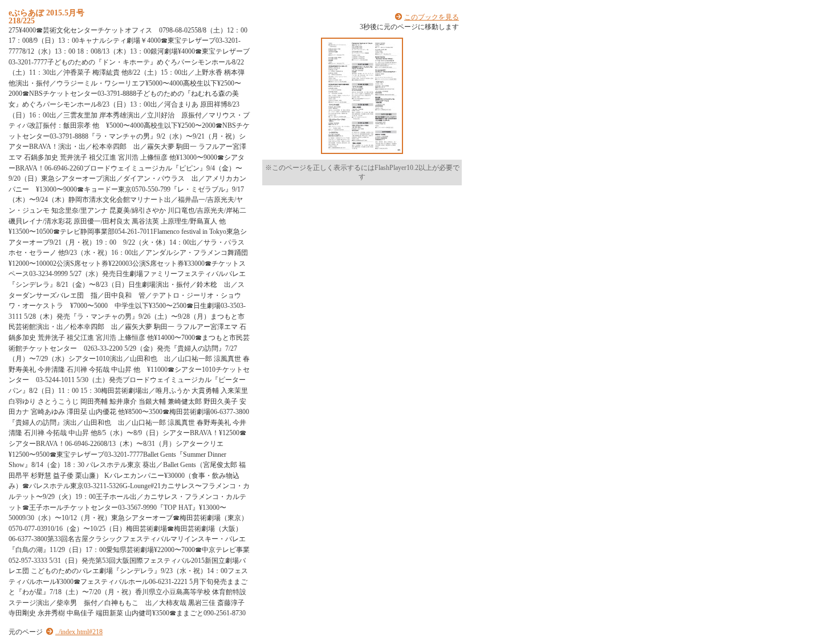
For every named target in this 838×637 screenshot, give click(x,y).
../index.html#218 (79, 632)
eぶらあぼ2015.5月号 (46, 12)
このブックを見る (431, 17)
